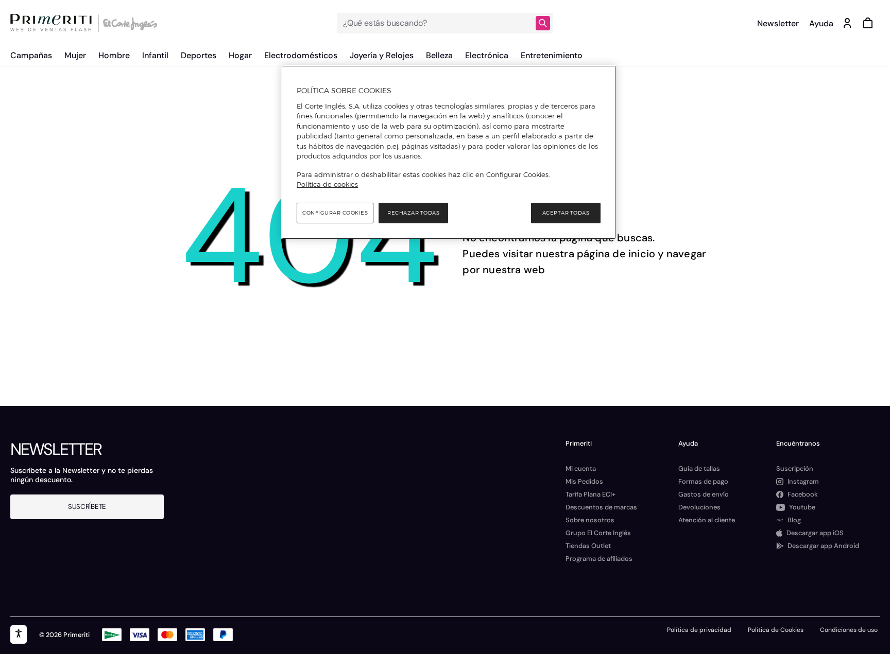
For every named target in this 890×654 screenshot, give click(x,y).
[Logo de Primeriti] (53, 23)
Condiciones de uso (849, 630)
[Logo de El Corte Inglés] (128, 23)
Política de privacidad (699, 630)
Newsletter (778, 23)
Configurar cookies (335, 212)
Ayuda (821, 23)
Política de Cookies (775, 630)
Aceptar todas (566, 212)
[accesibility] (18, 634)
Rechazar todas (413, 212)
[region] (448, 152)
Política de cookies (327, 184)
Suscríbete (87, 506)
